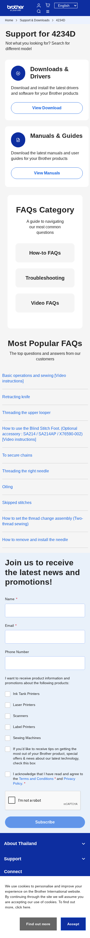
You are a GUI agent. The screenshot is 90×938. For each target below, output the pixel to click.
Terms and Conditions (36, 779)
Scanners (20, 716)
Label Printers (24, 727)
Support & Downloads (35, 20)
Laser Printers (24, 705)
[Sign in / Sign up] (38, 6)
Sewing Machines (27, 738)
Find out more (38, 924)
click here (22, 907)
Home (9, 20)
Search (38, 11)
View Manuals (47, 173)
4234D (60, 20)
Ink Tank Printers (26, 694)
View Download (47, 108)
